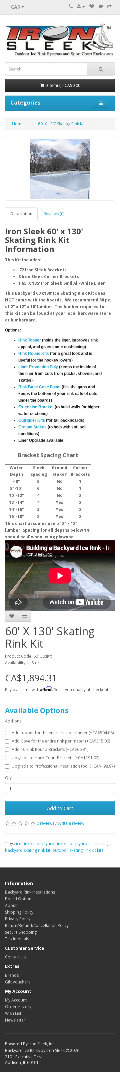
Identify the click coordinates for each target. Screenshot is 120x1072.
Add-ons (13, 721)
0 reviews (45, 823)
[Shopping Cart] (100, 6)
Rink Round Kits (33, 353)
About (11, 905)
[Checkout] (109, 6)
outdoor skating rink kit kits (77, 850)
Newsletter (15, 1020)
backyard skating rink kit (27, 850)
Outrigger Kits (31, 420)
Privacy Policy (17, 919)
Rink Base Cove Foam (39, 387)
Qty (8, 778)
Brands (12, 975)
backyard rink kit (52, 843)
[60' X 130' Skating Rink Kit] (60, 168)
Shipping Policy (19, 912)
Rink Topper (29, 340)
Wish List (13, 1013)
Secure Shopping (21, 932)
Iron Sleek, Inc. (42, 1044)
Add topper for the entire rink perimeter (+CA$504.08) (63, 732)
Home (18, 124)
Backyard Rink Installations (30, 892)
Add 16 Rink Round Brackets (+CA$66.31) (50, 749)
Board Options (19, 899)
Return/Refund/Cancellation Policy (37, 925)
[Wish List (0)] (91, 6)
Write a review (71, 823)
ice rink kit (25, 843)
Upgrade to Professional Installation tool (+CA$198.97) (63, 766)
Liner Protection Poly (38, 367)
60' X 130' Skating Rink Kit (61, 124)
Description (21, 214)
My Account (16, 1000)
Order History (18, 1007)
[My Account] (81, 6)
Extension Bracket (36, 407)
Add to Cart (60, 808)
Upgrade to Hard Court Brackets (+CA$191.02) (55, 758)
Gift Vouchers (17, 982)
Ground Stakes (32, 427)
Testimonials (17, 939)
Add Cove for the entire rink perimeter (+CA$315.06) (61, 741)
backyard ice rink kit (88, 843)
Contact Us (15, 957)
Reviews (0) (54, 214)
